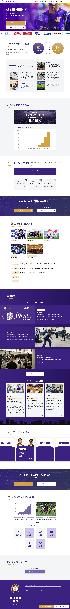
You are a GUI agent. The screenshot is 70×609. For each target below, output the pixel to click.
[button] (30, 418)
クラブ (27, 590)
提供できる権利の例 (51, 1)
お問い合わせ (46, 587)
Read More (29, 460)
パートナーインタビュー (63, 1)
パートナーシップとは (34, 1)
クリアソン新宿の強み (42, 1)
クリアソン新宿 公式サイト (31, 585)
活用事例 (57, 1)
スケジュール (46, 585)
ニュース (27, 587)
